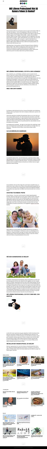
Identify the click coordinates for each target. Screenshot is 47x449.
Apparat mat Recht (35, 203)
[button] (21, 3)
